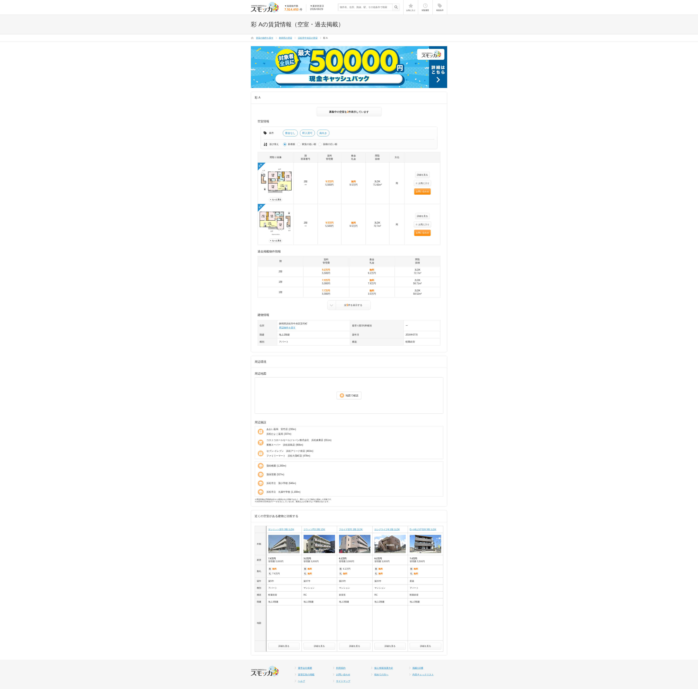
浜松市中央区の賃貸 (308, 38)
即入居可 (307, 133)
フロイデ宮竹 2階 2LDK (351, 529)
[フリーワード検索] (396, 7)
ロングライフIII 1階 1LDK (387, 529)
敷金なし (290, 133)
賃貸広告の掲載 (306, 674)
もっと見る (275, 199)
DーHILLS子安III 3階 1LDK (423, 529)
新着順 (291, 144)
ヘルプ (301, 681)
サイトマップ (343, 681)
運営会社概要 (305, 668)
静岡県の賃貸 (285, 38)
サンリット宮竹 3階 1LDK (281, 529)
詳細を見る (422, 175)
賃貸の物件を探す (264, 38)
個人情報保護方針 (383, 668)
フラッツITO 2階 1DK (314, 529)
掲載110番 (417, 668)
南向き (323, 133)
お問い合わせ (422, 191)
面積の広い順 (330, 144)
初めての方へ (381, 674)
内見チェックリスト (423, 674)
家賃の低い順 (309, 144)
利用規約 (341, 668)
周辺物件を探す (287, 327)
